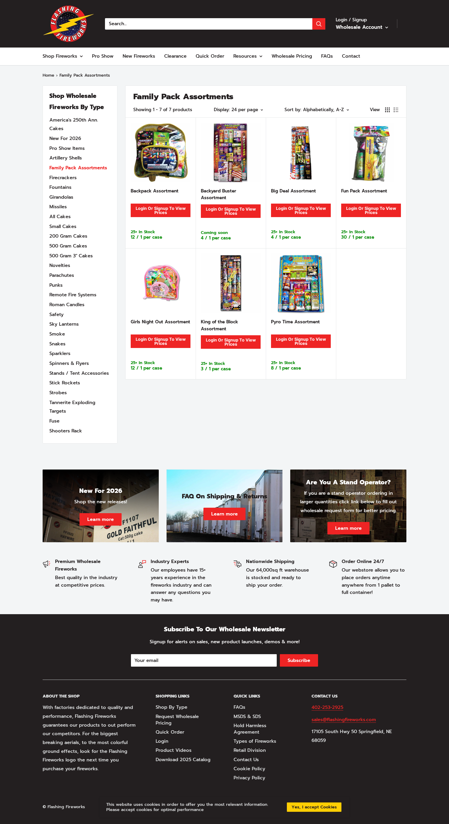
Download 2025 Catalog (183, 759)
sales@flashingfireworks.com (344, 719)
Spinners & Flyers (69, 363)
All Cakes (60, 216)
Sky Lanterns (64, 324)
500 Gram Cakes (68, 246)
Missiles (58, 206)
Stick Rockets (64, 382)
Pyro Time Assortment (295, 321)
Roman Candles (66, 304)
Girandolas (61, 197)
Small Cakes (62, 226)
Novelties (59, 265)
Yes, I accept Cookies (314, 807)
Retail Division (250, 750)
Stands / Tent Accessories (79, 373)
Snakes (57, 343)
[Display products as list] (396, 110)
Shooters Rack (65, 430)
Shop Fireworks (60, 56)
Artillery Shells (65, 158)
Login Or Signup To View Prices (161, 210)
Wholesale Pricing (292, 56)
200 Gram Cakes (68, 236)
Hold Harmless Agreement (250, 729)
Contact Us (246, 759)
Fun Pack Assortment (364, 190)
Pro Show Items (67, 148)
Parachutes (61, 275)
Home (48, 75)
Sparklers (59, 353)
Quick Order (210, 56)
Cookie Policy (249, 768)
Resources (245, 56)
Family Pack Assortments (78, 167)
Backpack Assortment (155, 190)
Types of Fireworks (255, 741)
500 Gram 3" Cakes (71, 255)
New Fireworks (139, 56)
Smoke (57, 334)
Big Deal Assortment (293, 190)
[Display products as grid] (387, 110)
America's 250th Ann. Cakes (73, 124)
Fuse (54, 421)
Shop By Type (171, 707)
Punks (56, 285)
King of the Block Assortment (219, 325)
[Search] (318, 24)
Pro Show (103, 56)
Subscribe (299, 660)
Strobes (58, 392)
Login (162, 741)
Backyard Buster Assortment (218, 194)
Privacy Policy (249, 777)
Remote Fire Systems (72, 294)
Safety (56, 314)
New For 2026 (65, 138)
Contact (351, 56)
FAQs (327, 56)
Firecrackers (63, 177)
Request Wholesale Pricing (177, 720)
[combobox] (208, 24)
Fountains (60, 187)
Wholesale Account (360, 27)
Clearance (175, 56)
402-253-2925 (327, 707)
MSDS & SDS (247, 716)
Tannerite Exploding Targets (72, 407)
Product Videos (174, 750)
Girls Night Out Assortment (160, 321)
